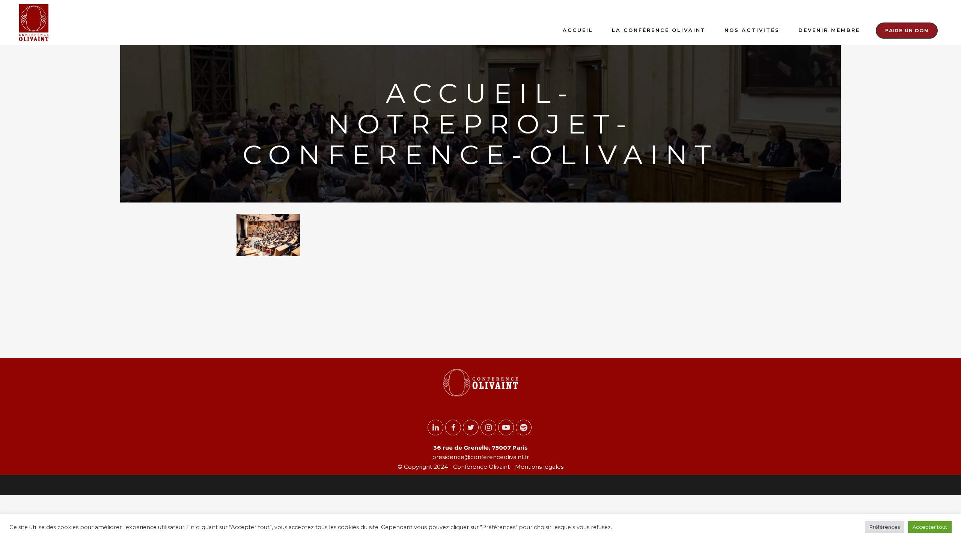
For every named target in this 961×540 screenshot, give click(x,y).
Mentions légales (538, 466)
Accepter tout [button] (930, 527)
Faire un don (906, 30)
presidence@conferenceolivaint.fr (480, 456)
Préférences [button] (884, 527)
